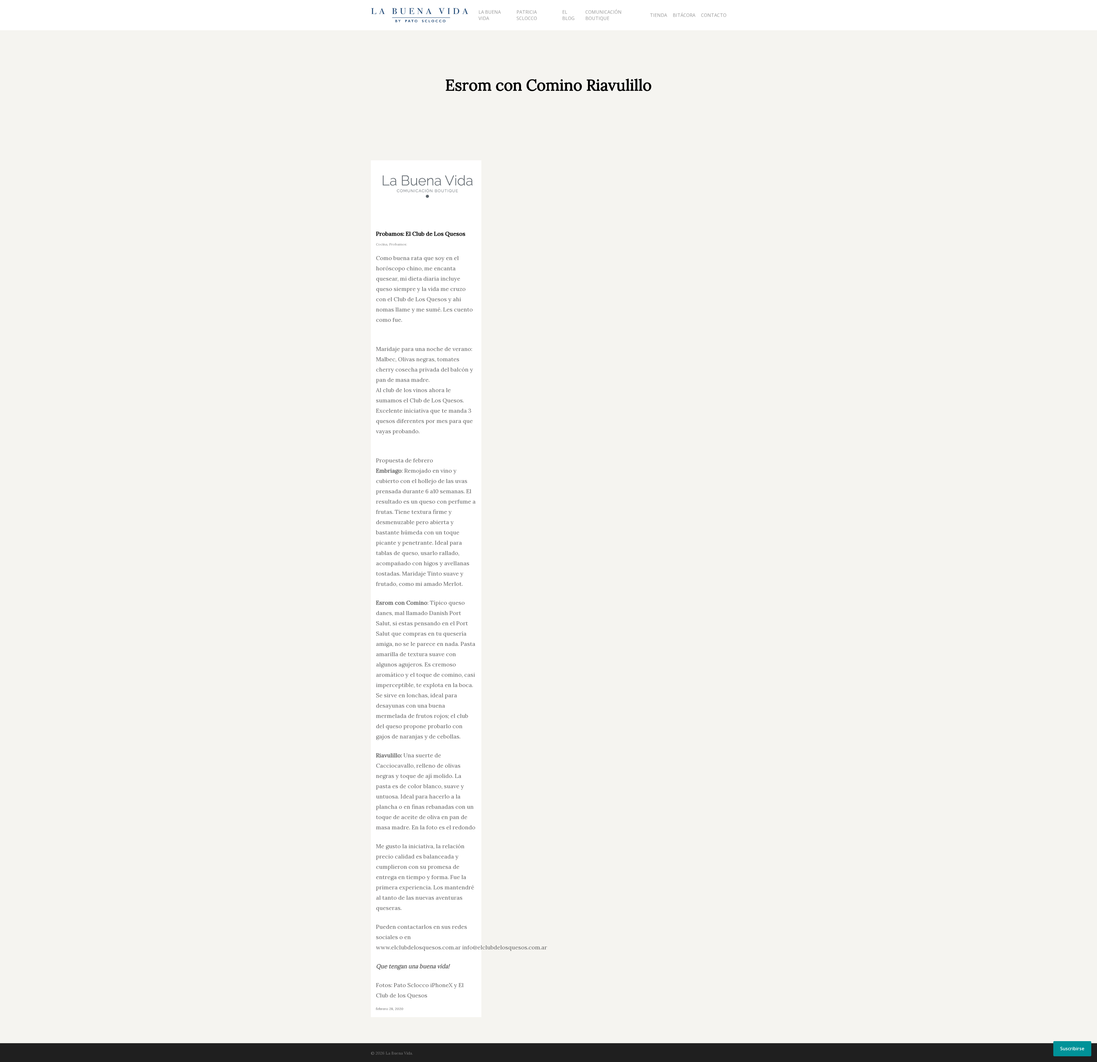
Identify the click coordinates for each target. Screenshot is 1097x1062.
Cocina (381, 244)
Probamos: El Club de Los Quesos (420, 233)
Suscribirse (1072, 1048)
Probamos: (398, 244)
